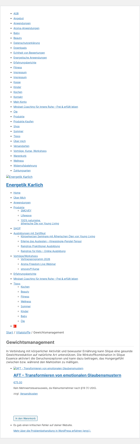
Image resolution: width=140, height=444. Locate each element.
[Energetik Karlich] (19, 177)
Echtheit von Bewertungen (29, 52)
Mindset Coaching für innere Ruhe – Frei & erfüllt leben (45, 106)
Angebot (18, 18)
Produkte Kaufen (23, 121)
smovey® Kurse (30, 268)
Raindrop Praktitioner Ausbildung (40, 246)
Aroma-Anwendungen (26, 28)
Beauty (17, 37)
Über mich (19, 141)
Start (9, 332)
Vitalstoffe (23, 332)
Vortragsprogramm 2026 (35, 259)
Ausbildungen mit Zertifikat (29, 233)
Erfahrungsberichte (24, 62)
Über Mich (19, 197)
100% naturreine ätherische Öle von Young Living (40, 222)
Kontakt (18, 96)
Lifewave (26, 215)
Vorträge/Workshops (25, 255)
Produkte (18, 116)
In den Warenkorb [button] (25, 418)
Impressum (20, 72)
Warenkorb (19, 155)
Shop (16, 126)
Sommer (18, 131)
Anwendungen (22, 23)
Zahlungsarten (22, 170)
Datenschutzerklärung (26, 42)
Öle (15, 111)
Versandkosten (29, 393)
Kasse (17, 82)
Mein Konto (20, 101)
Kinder (17, 87)
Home (16, 192)
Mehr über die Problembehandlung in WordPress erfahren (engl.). (52, 430)
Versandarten (21, 145)
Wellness (18, 160)
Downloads (20, 47)
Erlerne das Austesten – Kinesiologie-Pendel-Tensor (51, 241)
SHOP (17, 228)
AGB (16, 13)
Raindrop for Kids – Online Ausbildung (43, 251)
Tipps (16, 136)
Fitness (17, 67)
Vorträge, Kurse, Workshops (29, 150)
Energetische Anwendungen (30, 57)
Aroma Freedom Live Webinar (38, 263)
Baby (16, 33)
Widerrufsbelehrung (25, 165)
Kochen (17, 91)
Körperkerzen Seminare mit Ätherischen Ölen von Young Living (58, 236)
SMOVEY (26, 210)
